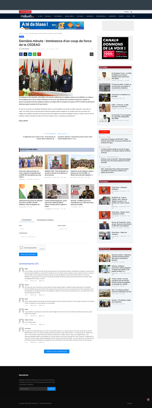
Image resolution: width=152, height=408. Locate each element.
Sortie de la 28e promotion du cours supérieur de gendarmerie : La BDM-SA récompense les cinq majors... (30, 174)
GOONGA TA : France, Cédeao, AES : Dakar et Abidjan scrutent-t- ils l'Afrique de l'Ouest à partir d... (120, 201)
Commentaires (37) (29, 263)
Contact (126, 11)
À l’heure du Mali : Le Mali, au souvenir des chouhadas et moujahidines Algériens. (121, 86)
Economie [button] (89, 16)
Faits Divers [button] (57, 16)
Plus (128, 16)
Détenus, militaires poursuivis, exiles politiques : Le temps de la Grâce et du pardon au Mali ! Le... (121, 268)
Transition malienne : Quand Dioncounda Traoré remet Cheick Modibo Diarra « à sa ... (75, 138)
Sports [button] (121, 16)
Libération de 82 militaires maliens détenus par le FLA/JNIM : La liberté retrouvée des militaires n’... (82, 173)
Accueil (21, 33)
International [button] (100, 16)
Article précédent (50, 134)
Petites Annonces (24, 11)
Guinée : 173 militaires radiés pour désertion (121, 301)
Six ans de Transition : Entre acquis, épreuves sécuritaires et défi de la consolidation (122, 224)
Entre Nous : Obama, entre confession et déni (120, 213)
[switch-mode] (131, 11)
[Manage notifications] (148, 399)
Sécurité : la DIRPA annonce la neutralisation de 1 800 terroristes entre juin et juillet (82, 202)
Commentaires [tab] (26, 220)
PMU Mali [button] (47, 16)
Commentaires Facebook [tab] (45, 220)
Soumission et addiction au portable (121, 95)
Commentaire (23, 233)
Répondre (34, 280)
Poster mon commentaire (28, 254)
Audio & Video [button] (69, 16)
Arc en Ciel (73, 177)
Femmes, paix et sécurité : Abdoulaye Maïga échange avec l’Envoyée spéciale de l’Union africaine (116, 160)
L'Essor (113, 80)
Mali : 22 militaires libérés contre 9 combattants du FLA (121, 291)
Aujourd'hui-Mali (22, 179)
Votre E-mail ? (62, 225)
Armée (26, 33)
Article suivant (62, 134)
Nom (20, 225)
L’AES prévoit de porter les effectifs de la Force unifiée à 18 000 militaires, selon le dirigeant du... (30, 202)
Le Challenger (48, 209)
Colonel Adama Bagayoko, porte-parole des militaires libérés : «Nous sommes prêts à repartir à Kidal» (56, 203)
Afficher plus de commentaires (56, 351)
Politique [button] (80, 16)
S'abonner (51, 389)
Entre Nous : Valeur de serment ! (119, 233)
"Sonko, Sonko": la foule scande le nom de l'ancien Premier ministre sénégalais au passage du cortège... (121, 281)
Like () (42, 280)
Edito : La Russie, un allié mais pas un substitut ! (120, 105)
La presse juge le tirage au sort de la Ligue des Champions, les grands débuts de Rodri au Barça (115, 150)
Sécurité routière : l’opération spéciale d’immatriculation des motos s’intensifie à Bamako (121, 257)
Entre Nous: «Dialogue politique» (119, 188)
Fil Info (40, 16)
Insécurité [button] (112, 16)
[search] (133, 16)
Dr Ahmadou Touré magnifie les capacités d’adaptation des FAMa (121, 116)
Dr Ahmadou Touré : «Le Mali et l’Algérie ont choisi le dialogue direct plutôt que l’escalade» (121, 75)
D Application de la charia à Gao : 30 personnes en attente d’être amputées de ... (39, 138)
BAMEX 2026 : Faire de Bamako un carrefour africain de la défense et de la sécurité (56, 173)
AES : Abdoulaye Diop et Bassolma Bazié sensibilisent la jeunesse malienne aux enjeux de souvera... (114, 170)
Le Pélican (114, 108)
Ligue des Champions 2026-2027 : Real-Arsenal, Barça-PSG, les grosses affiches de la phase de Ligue (116, 140)
